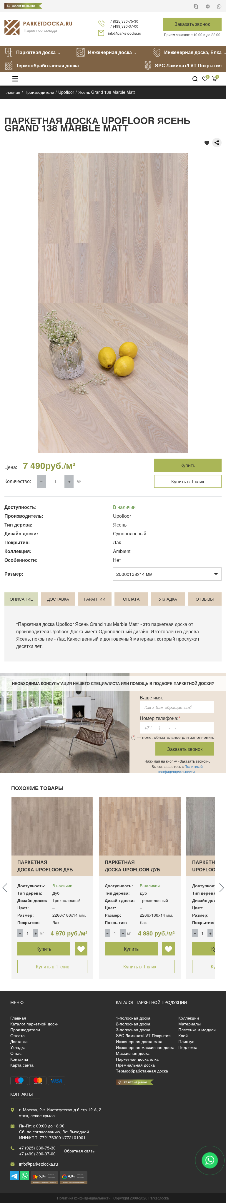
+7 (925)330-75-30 (123, 21)
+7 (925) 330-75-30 (37, 1148)
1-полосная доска (133, 1018)
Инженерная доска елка (139, 1041)
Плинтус (186, 1041)
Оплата (17, 1035)
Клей (183, 1035)
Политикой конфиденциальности (180, 769)
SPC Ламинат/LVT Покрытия (188, 65)
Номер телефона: (160, 718)
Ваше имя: (151, 697)
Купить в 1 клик (187, 481)
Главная (18, 1018)
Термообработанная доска (47, 65)
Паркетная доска (36, 52)
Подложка (187, 1047)
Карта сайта (22, 1065)
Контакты (19, 1059)
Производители (25, 1029)
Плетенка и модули (197, 1029)
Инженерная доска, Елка (193, 52)
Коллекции (188, 1018)
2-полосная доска (133, 1024)
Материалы (189, 1024)
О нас (15, 1053)
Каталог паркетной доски (34, 1024)
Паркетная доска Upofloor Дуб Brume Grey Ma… (45, 869)
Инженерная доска (110, 52)
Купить (187, 465)
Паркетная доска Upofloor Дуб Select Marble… (132, 869)
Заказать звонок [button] (192, 24)
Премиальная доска (135, 1065)
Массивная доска (132, 1053)
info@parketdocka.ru (124, 33)
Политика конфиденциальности (84, 1197)
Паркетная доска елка (137, 1059)
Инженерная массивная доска (145, 1047)
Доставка (19, 1041)
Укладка (18, 1047)
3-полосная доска (133, 1029)
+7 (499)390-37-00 (123, 26)
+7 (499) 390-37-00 (37, 1154)
